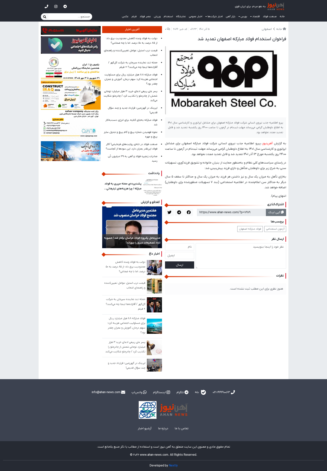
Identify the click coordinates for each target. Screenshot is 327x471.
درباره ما (163, 428)
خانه (282, 16)
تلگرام (181, 392)
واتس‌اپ (137, 392)
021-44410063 (222, 392)
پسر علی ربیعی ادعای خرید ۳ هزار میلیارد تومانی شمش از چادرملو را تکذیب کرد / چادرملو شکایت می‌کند (130, 96)
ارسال (179, 265)
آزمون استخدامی (275, 229)
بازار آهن (230, 16)
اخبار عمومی (195, 16)
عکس (125, 16)
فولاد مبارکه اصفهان (250, 229)
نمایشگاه (181, 16)
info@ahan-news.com (106, 392)
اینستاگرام (160, 392)
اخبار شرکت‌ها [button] (215, 16)
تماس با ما (181, 428)
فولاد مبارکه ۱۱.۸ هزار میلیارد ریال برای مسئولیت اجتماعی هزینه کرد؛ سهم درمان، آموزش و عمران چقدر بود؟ (130, 79)
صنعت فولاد (270, 16)
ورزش (157, 16)
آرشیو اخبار (145, 428)
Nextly (173, 466)
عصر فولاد (145, 16)
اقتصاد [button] (256, 16)
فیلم (134, 16)
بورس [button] (244, 16)
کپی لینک (274, 212)
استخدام (168, 16)
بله (197, 392)
